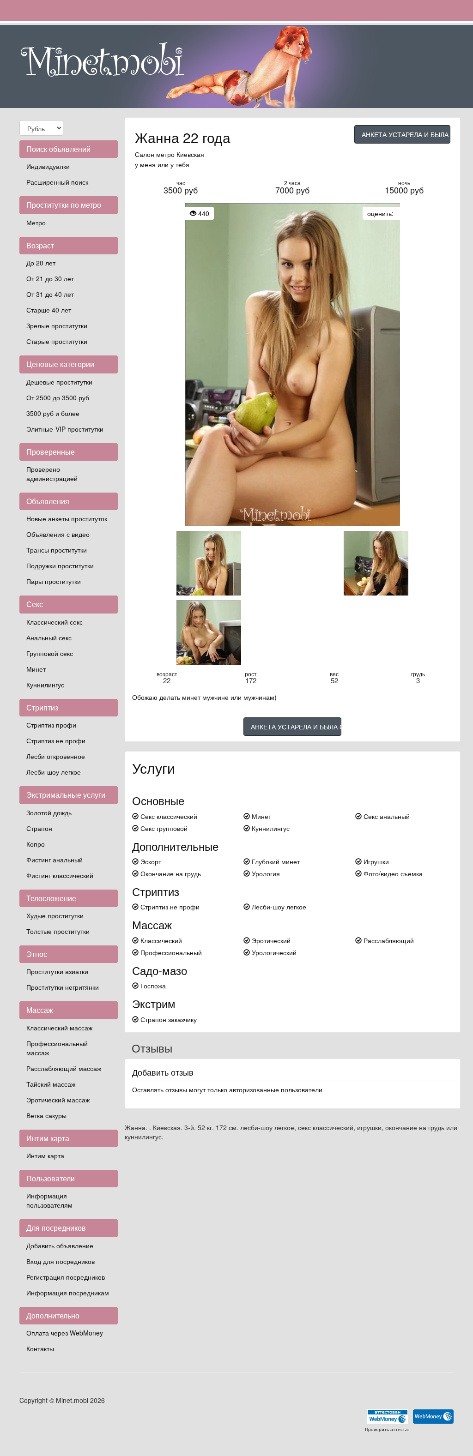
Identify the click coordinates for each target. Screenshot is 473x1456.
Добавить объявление (59, 1245)
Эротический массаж (58, 1099)
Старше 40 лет (48, 309)
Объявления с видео (58, 534)
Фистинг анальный (54, 859)
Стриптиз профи (51, 724)
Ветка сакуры (46, 1115)
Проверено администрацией (52, 473)
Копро (35, 843)
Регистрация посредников (65, 1277)
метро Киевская (180, 154)
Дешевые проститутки (59, 381)
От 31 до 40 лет (50, 294)
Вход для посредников (60, 1261)
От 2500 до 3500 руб (57, 397)
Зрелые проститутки (56, 325)
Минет (36, 669)
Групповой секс (49, 653)
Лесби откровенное (55, 756)
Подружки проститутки (60, 565)
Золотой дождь (49, 812)
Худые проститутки (55, 915)
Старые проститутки (56, 341)
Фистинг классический (59, 875)
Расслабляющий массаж (63, 1068)
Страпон (39, 828)
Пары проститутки (53, 581)
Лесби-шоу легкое (53, 771)
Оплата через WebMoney (64, 1332)
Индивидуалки (48, 166)
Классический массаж (59, 1027)
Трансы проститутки (56, 549)
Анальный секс (49, 637)
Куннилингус (45, 684)
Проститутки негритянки (62, 987)
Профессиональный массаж (57, 1048)
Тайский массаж (50, 1084)
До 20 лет (40, 262)
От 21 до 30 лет (50, 278)
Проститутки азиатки (57, 971)
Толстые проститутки (58, 931)
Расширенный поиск (57, 182)
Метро (36, 222)
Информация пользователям (49, 1200)
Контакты (40, 1348)
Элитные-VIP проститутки (64, 428)
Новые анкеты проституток (66, 518)
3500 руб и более (52, 413)
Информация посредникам (67, 1292)
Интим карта (45, 1155)
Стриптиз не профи (55, 740)
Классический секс (54, 621)
